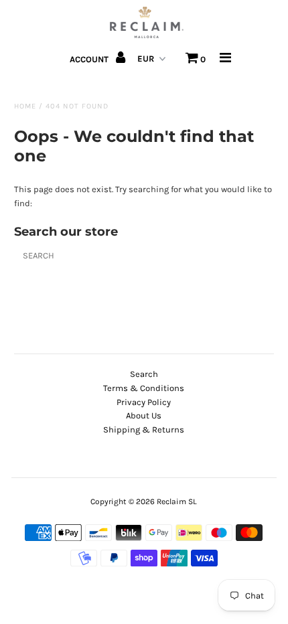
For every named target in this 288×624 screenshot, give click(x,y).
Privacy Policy (144, 402)
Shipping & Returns (143, 429)
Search (144, 374)
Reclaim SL (177, 501)
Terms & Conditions (143, 388)
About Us (143, 415)
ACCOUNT (90, 59)
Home (25, 106)
